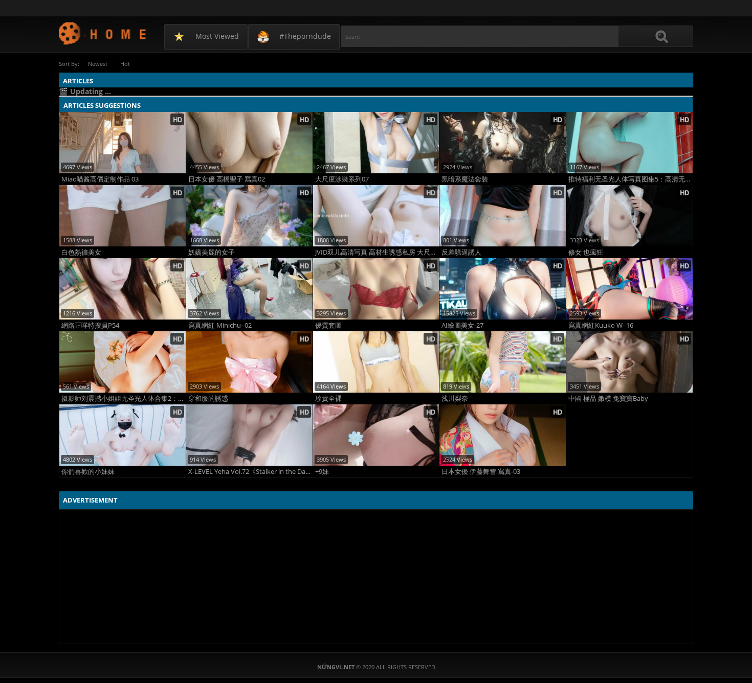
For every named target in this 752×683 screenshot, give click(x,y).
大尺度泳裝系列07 (342, 179)
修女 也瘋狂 (585, 252)
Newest (97, 63)
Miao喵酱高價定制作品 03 (100, 179)
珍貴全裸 (328, 398)
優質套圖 (328, 325)
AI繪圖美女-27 (462, 325)
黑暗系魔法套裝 (464, 179)
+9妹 (322, 471)
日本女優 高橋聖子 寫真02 (226, 179)
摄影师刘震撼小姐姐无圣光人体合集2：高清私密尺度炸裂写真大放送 (123, 398)
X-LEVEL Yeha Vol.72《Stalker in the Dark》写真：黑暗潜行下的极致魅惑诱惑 (250, 471)
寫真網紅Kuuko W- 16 (600, 325)
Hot (125, 63)
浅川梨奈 (454, 398)
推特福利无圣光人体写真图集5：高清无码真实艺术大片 (630, 179)
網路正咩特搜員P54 (90, 325)
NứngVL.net (103, 32)
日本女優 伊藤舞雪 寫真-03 (480, 471)
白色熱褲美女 (81, 252)
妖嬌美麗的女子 (211, 252)
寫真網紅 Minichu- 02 (220, 325)
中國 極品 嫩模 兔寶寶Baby (608, 398)
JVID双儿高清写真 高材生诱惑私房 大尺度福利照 (377, 252)
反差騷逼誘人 (461, 252)
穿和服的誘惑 (208, 398)
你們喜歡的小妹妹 (88, 471)
